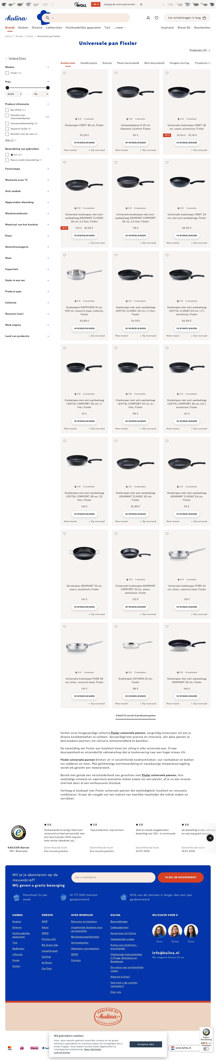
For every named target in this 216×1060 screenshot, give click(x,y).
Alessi (45, 927)
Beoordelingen (119, 921)
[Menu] (211, 1029)
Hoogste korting (179, 63)
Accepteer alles (146, 1044)
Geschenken (202, 27)
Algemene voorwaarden (85, 948)
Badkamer (18, 948)
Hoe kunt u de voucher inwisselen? (124, 984)
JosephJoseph (50, 951)
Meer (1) (9, 140)
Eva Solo (47, 968)
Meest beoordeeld (128, 63)
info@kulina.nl (165, 953)
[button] (136, 64)
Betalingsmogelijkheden (85, 937)
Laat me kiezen (62, 1052)
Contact (76, 960)
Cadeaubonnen (119, 927)
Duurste (107, 63)
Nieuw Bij (184, 27)
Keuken (16, 921)
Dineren (17, 927)
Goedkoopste (89, 63)
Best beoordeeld (154, 63)
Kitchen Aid (49, 939)
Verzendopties (79, 943)
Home (15, 960)
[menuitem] (10, 28)
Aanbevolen (68, 63)
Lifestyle (17, 954)
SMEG (45, 933)
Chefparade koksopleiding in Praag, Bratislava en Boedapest (126, 958)
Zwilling (46, 957)
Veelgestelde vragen (122, 939)
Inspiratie (167, 27)
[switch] (206, 1049)
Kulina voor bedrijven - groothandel (124, 947)
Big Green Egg (50, 945)
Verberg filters (17, 58)
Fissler (115, 733)
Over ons (115, 992)
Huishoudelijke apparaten (21, 935)
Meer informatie (92, 1049)
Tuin (14, 943)
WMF (45, 921)
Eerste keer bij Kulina (123, 933)
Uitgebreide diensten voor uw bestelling (87, 929)
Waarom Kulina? (120, 977)
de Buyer (47, 963)
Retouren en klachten (84, 921)
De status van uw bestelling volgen (126, 969)
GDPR (74, 954)
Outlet (16, 966)
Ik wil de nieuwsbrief (180, 877)
